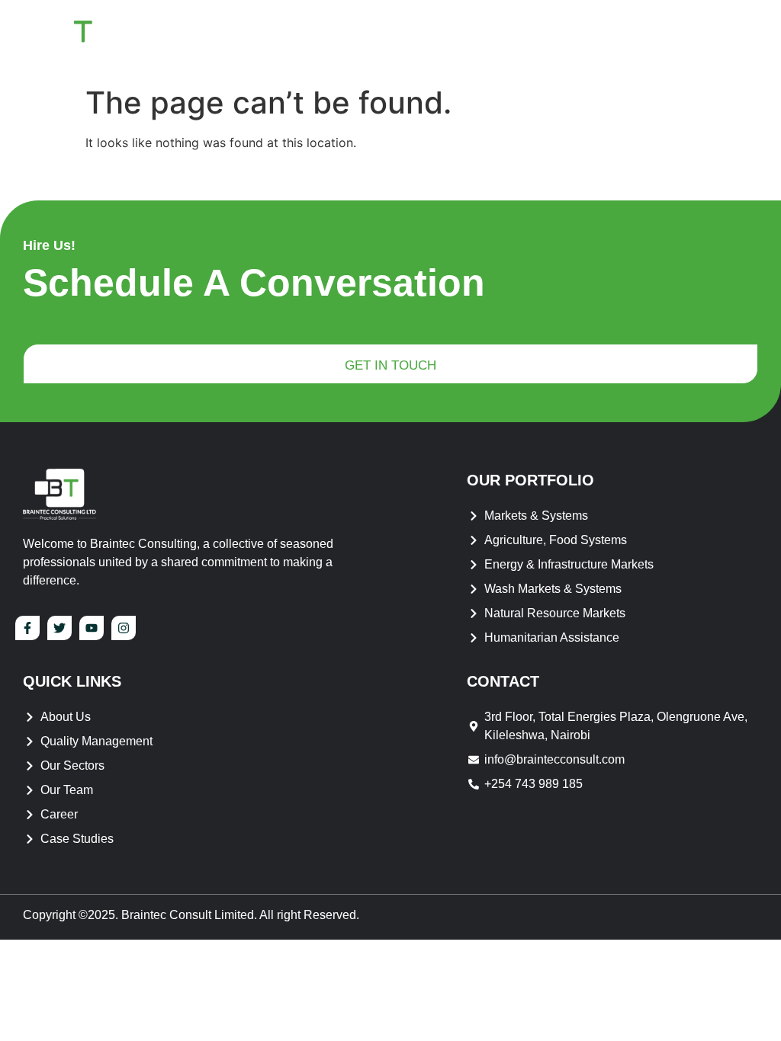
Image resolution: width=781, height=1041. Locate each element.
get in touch (390, 365)
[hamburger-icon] (739, 39)
